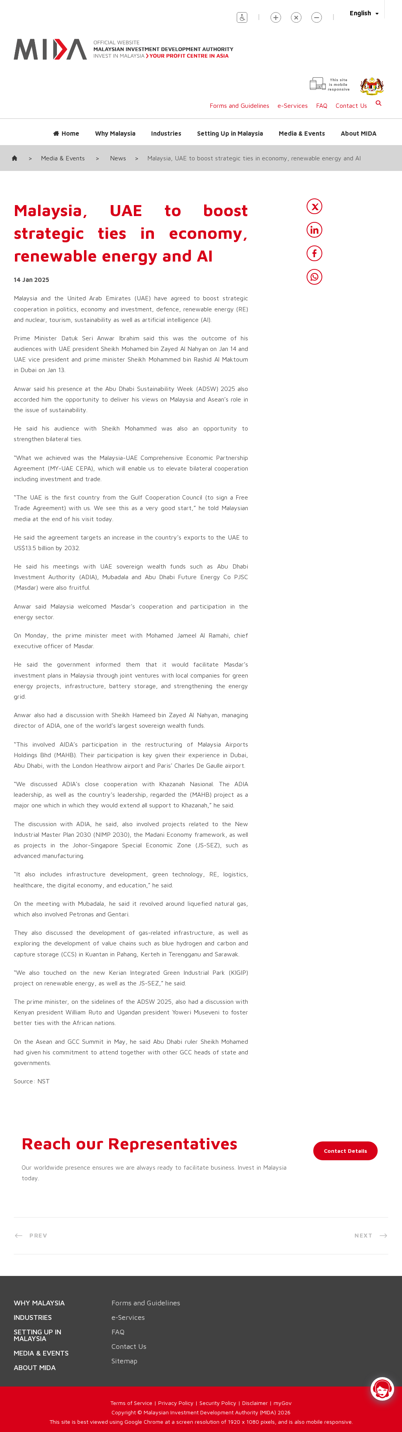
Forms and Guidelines (239, 97)
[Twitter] (314, 198)
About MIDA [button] (358, 125)
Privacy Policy (176, 1377)
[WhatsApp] (314, 269)
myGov (283, 1377)
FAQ (321, 97)
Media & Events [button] (302, 125)
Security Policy (217, 1377)
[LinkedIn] (314, 222)
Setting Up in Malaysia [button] (230, 125)
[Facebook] (314, 245)
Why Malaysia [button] (115, 125)
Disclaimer (255, 1377)
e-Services (293, 97)
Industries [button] (166, 125)
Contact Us (351, 97)
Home (70, 125)
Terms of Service (131, 1377)
